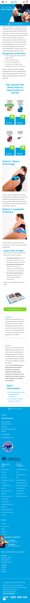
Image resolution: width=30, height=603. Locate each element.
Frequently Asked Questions (7, 512)
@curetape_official (6, 557)
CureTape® (3, 523)
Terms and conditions (21, 587)
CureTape (3, 567)
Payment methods (11, 587)
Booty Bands (4, 477)
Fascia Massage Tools (21, 480)
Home (2, 7)
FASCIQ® (3, 529)
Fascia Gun (3, 474)
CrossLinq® (3, 534)
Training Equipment (20, 488)
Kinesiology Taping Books (21, 485)
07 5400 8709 (6, 434)
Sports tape (3, 472)
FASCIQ (3, 569)
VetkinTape (4, 571)
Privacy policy (16, 585)
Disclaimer (9, 585)
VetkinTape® (4, 531)
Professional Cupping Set (21, 496)
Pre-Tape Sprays (20, 490)
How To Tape (8, 7)
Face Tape (3, 515)
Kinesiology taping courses (7, 504)
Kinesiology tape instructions (7, 480)
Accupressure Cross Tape (21, 482)
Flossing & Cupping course (7, 509)
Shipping (5, 587)
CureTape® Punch (5, 526)
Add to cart (22, 148)
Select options (12, 117)
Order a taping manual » (15, 309)
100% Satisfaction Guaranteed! (10, 589)
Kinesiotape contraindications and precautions (6, 485)
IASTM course (4, 507)
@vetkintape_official (6, 562)
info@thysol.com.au (8, 437)
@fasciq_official (5, 560)
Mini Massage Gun (5, 501)
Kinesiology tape (4, 469)
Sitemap (5, 585)
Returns (22, 585)
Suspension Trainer (20, 493)
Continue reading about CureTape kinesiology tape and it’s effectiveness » (16, 394)
